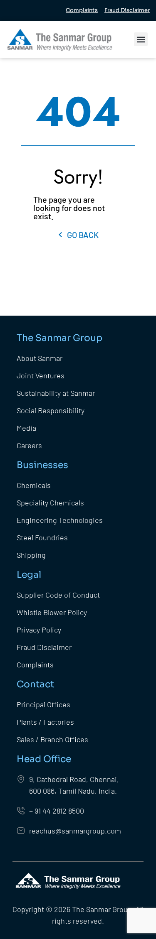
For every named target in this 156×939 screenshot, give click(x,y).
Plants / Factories (46, 721)
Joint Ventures (40, 375)
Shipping (31, 554)
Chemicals (34, 485)
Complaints (35, 664)
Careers (29, 445)
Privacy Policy (39, 629)
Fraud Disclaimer (44, 647)
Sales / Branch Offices (52, 739)
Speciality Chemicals (50, 502)
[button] (141, 39)
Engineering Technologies (60, 520)
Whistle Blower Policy (52, 612)
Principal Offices (43, 704)
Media (26, 427)
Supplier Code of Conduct (58, 594)
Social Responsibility (50, 410)
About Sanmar (39, 358)
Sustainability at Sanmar (56, 392)
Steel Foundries (42, 537)
